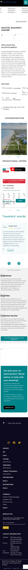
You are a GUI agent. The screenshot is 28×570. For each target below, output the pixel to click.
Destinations (7, 462)
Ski (4, 452)
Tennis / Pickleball (10, 471)
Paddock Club (7, 499)
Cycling (6, 459)
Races (5, 504)
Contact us (9, 407)
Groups (6, 448)
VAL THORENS (8, 185)
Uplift (5, 508)
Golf (5, 455)
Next (17, 156)
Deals (5, 481)
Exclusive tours (8, 502)
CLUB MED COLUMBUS (8, 145)
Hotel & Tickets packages (11, 497)
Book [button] (20, 200)
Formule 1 (6, 494)
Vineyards (7, 465)
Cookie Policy (16, 568)
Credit (22, 568)
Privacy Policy (7, 568)
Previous (10, 156)
